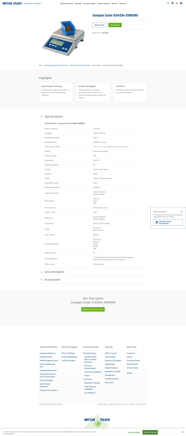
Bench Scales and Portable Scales (80, 65)
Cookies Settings (102, 404)
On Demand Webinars (92, 372)
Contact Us (122, 4)
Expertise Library (89, 353)
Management (110, 375)
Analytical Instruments (48, 370)
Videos (87, 376)
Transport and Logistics (49, 390)
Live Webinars (89, 393)
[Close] (182, 432)
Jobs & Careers (111, 353)
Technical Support (68, 360)
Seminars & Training (92, 383)
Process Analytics (46, 380)
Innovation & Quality (112, 371)
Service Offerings (68, 353)
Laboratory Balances (48, 353)
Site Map (132, 404)
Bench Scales (96, 65)
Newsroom (109, 382)
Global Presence (111, 368)
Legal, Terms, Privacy (114, 404)
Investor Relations (112, 379)
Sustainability (110, 357)
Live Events (87, 379)
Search (129, 357)
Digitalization (110, 364)
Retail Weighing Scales (49, 360)
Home (40, 65)
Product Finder (132, 364)
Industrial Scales (46, 357)
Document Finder (133, 360)
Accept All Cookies (150, 432)
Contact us (125, 404)
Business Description (113, 360)
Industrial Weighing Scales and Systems (56, 65)
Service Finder (132, 368)
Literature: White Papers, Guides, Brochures (90, 359)
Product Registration (69, 357)
